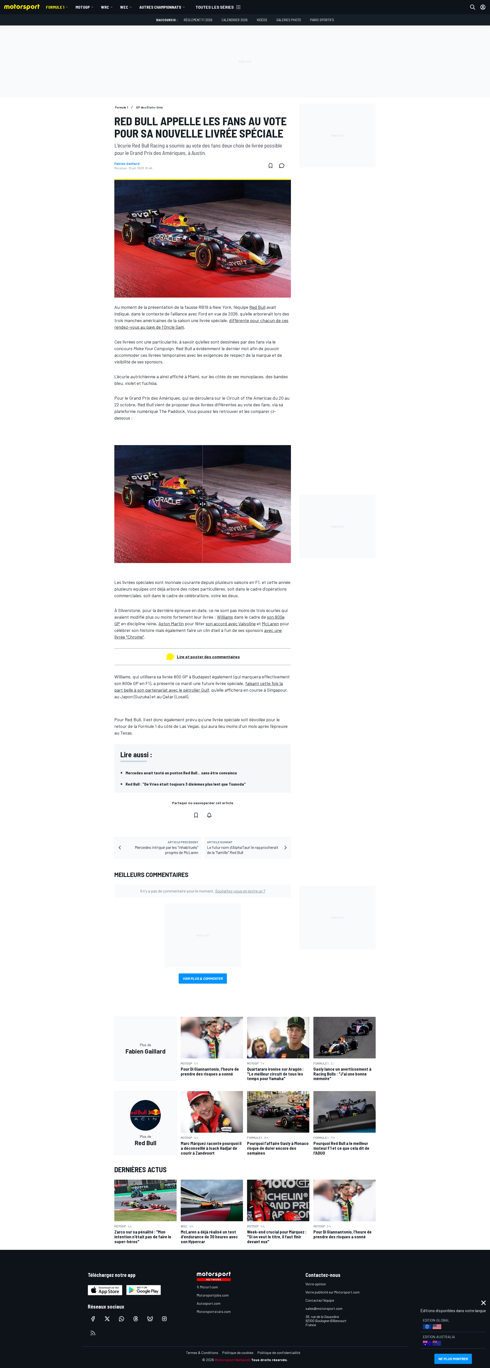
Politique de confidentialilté (279, 1352)
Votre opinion (315, 1284)
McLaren (270, 623)
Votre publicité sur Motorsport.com (332, 1292)
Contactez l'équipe (319, 1300)
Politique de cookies (237, 1352)
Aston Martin (171, 623)
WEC (124, 7)
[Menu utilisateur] (483, 7)
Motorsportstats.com (214, 1311)
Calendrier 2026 (235, 20)
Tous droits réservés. (269, 1360)
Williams (225, 617)
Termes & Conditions (202, 1352)
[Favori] (270, 166)
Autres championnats (160, 7)
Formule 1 (55, 7)
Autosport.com (208, 1303)
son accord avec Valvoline (231, 623)
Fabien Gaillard (127, 163)
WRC (105, 7)
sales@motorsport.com (323, 1308)
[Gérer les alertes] (209, 815)
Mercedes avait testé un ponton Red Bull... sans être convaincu (181, 772)
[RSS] (93, 1333)
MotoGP (83, 7)
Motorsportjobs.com (213, 1295)
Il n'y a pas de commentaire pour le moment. (202, 890)
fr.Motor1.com (207, 1287)
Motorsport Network (232, 1360)
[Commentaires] (283, 166)
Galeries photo (288, 20)
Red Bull (257, 307)
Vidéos (262, 20)
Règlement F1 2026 (198, 20)
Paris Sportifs (322, 20)
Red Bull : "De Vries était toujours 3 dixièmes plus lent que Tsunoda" (186, 783)
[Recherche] (473, 7)
